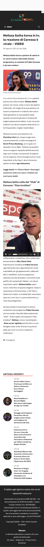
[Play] (6, 254)
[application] (22, 222)
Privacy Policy (30, 540)
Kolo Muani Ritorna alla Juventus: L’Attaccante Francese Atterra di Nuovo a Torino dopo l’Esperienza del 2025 (23, 456)
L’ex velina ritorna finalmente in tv (17, 98)
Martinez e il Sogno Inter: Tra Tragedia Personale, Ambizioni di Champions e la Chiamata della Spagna (23, 473)
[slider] (20, 254)
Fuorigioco (10, 340)
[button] (39, 27)
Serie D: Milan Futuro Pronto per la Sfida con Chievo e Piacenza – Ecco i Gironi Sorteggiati (23, 386)
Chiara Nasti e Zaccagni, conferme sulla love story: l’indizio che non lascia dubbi (21, 172)
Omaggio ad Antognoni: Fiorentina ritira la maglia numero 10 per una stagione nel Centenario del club (23, 418)
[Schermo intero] (38, 254)
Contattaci (22, 525)
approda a (12, 297)
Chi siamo (10, 540)
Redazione (20, 540)
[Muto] (35, 254)
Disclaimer (22, 543)
